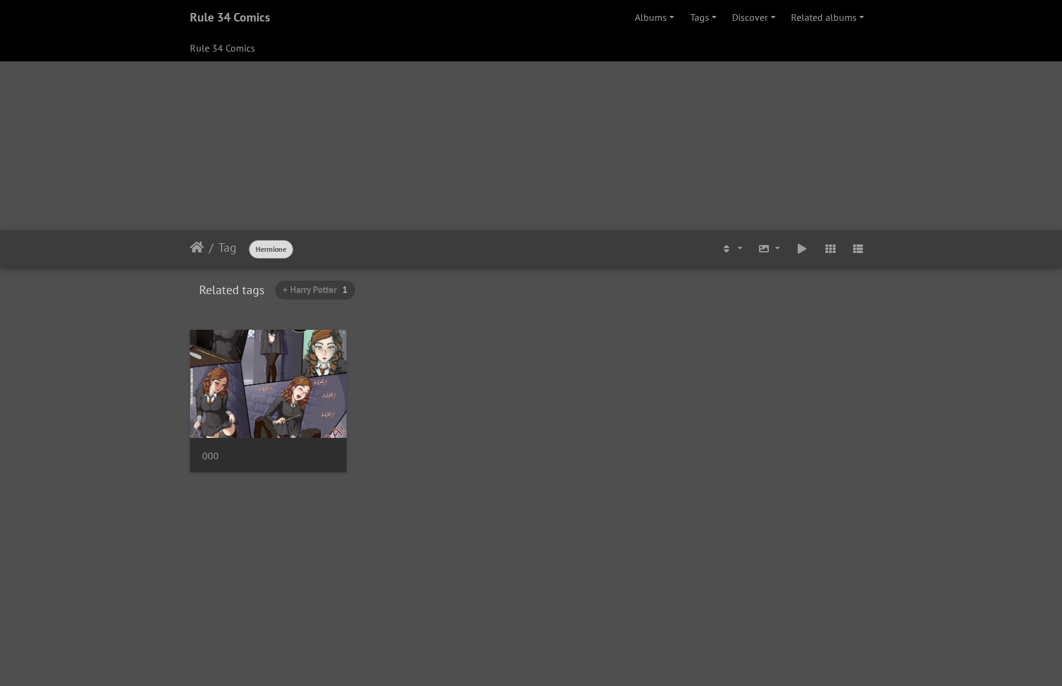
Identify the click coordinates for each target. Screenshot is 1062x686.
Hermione (271, 249)
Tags (699, 17)
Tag (227, 247)
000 (210, 456)
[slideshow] (802, 248)
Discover (750, 17)
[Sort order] (731, 248)
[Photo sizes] (769, 248)
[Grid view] (830, 248)
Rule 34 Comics (230, 17)
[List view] (858, 248)
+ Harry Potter (315, 289)
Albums (651, 17)
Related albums (824, 17)
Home (197, 247)
